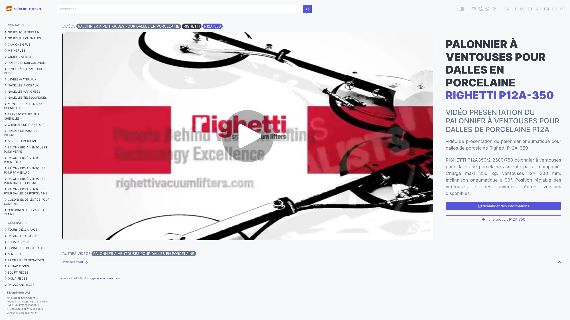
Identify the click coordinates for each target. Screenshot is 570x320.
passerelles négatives (26, 260)
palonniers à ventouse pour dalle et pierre (24, 181)
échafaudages (19, 242)
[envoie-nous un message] (487, 9)
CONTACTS (16, 25)
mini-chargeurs (20, 254)
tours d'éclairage (22, 229)
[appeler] (480, 9)
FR (546, 9)
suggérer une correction (103, 278)
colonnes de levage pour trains (26, 212)
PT (563, 9)
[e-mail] (473, 9)
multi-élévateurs (22, 141)
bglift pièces (18, 272)
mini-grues (16, 50)
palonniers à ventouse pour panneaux (24, 170)
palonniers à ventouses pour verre (25, 150)
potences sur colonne (26, 62)
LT (515, 9)
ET (530, 9)
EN (507, 9)
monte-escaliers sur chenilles (23, 106)
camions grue (19, 44)
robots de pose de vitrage (20, 133)
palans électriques (23, 236)
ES (554, 9)
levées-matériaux (22, 79)
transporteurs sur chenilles (21, 116)
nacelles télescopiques (27, 97)
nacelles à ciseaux (23, 85)
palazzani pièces (21, 284)
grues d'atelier (20, 56)
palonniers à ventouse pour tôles (24, 160)
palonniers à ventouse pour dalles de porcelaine (25, 191)
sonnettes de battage (26, 248)
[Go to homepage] (20, 6)
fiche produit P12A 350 (505, 219)
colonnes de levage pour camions (26, 202)
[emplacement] (494, 9)
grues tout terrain (23, 32)
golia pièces (17, 278)
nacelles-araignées (24, 91)
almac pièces (18, 266)
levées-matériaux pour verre (24, 71)
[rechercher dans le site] (307, 9)
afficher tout (73, 262)
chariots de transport (26, 124)
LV (522, 9)
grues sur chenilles (24, 38)
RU (538, 9)
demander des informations (505, 206)
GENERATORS (17, 222)
